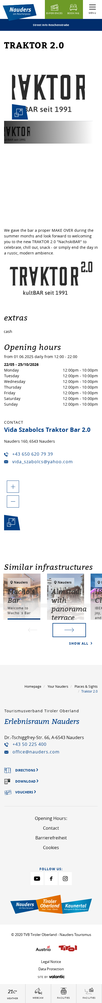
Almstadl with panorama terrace (68, 604)
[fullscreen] (19, 113)
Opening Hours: (51, 818)
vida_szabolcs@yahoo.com (42, 462)
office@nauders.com (36, 752)
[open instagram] (65, 878)
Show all (79, 643)
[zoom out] (13, 501)
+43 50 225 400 (30, 744)
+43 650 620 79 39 (32, 454)
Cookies (51, 847)
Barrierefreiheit (51, 838)
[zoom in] (13, 487)
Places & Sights (86, 686)
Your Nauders (58, 686)
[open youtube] (37, 878)
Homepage (32, 686)
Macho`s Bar (21, 596)
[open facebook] (51, 878)
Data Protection (51, 968)
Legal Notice (51, 961)
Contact (51, 828)
